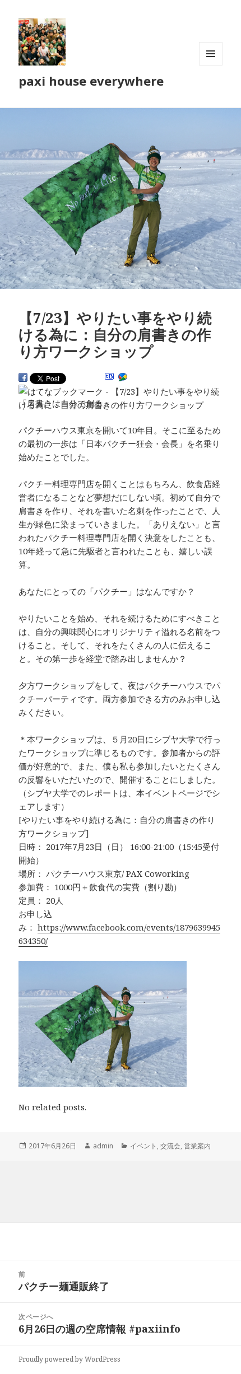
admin (103, 1146)
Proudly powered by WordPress (69, 1359)
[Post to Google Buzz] (122, 377)
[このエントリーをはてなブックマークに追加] (109, 376)
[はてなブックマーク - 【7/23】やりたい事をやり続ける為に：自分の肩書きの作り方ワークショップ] (119, 398)
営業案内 (197, 1146)
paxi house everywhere (91, 80)
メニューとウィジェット (211, 65)
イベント (143, 1146)
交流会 (170, 1146)
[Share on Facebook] (22, 377)
